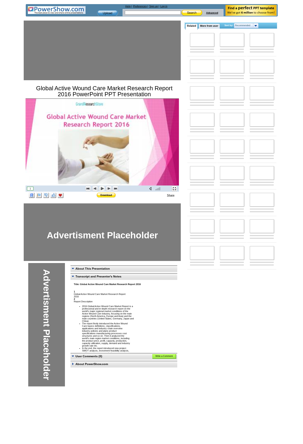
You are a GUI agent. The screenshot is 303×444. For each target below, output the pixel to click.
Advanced (212, 13)
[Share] (164, 195)
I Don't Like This (46, 195)
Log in (163, 6)
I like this (53, 195)
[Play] (102, 188)
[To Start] (88, 188)
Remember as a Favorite (60, 195)
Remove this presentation (32, 195)
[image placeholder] (202, 40)
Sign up (153, 6)
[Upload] (107, 13)
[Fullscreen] (174, 188)
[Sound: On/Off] (151, 188)
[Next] (109, 188)
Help (128, 6)
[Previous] (95, 188)
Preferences (140, 6)
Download (106, 195)
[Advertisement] (102, 49)
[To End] (115, 188)
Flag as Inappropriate (39, 195)
